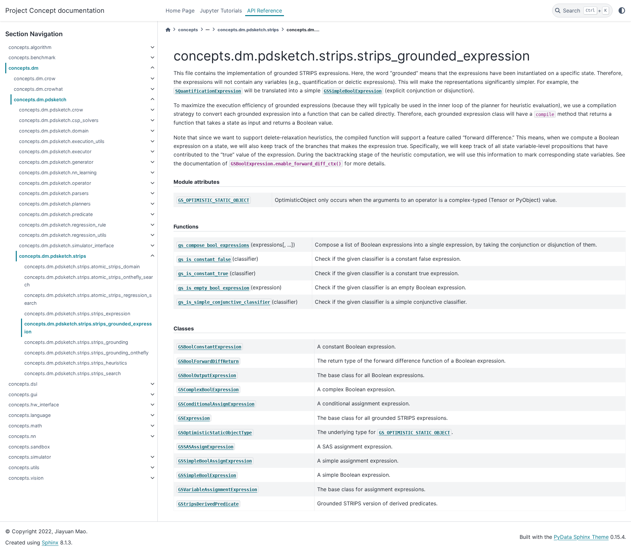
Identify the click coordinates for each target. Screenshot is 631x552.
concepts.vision (26, 478)
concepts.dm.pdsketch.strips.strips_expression (77, 313)
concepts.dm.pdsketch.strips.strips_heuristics (75, 363)
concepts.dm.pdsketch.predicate (56, 214)
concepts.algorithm (30, 47)
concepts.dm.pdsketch (40, 99)
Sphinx (50, 542)
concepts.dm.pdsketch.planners (55, 203)
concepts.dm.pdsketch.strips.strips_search (72, 373)
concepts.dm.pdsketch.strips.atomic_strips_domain (82, 266)
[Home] (168, 29)
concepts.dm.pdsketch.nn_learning (58, 172)
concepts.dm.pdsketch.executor (55, 151)
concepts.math (25, 425)
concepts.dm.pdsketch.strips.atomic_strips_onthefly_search (88, 281)
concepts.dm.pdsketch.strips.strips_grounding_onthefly (86, 352)
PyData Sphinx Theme (581, 537)
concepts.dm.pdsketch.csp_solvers (59, 120)
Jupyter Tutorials (221, 10)
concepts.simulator (30, 457)
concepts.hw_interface (34, 404)
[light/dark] (622, 10)
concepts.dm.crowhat (38, 89)
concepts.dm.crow (35, 78)
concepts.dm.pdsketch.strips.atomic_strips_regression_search (88, 299)
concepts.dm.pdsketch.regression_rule (62, 225)
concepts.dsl (23, 384)
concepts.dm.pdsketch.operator (55, 183)
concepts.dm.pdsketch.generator (56, 162)
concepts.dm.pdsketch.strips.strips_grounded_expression (88, 327)
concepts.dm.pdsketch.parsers (54, 193)
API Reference (264, 10)
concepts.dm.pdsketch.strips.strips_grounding (76, 342)
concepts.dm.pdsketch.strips (52, 256)
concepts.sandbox (29, 446)
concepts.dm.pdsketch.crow (51, 109)
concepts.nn (22, 436)
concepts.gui (23, 394)
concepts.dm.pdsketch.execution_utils (62, 141)
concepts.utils (24, 467)
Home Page (180, 10)
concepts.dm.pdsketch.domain (53, 130)
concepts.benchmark (32, 57)
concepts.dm (23, 68)
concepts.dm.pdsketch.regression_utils (62, 235)
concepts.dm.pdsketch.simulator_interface (66, 245)
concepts (188, 29)
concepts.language (30, 415)
